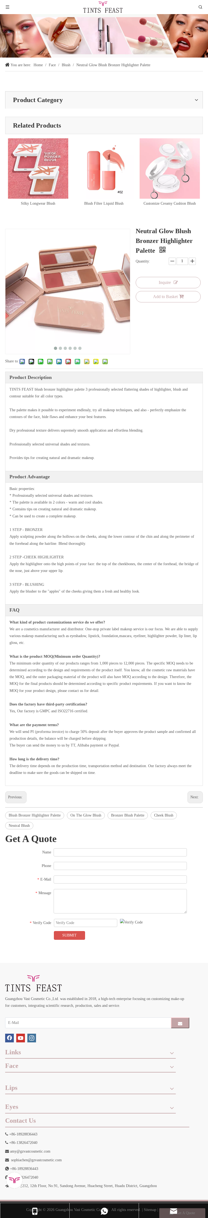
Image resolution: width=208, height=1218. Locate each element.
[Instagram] (31, 1038)
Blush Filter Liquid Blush (103, 203)
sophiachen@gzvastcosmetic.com (36, 1160)
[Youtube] (20, 1038)
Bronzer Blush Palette (127, 815)
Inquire (165, 282)
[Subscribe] (180, 1022)
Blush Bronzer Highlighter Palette (35, 815)
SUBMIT (69, 935)
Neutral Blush (19, 826)
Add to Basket (165, 296)
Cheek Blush (163, 815)
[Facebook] (9, 1038)
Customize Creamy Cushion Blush (170, 203)
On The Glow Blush (85, 815)
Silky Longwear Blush (38, 203)
